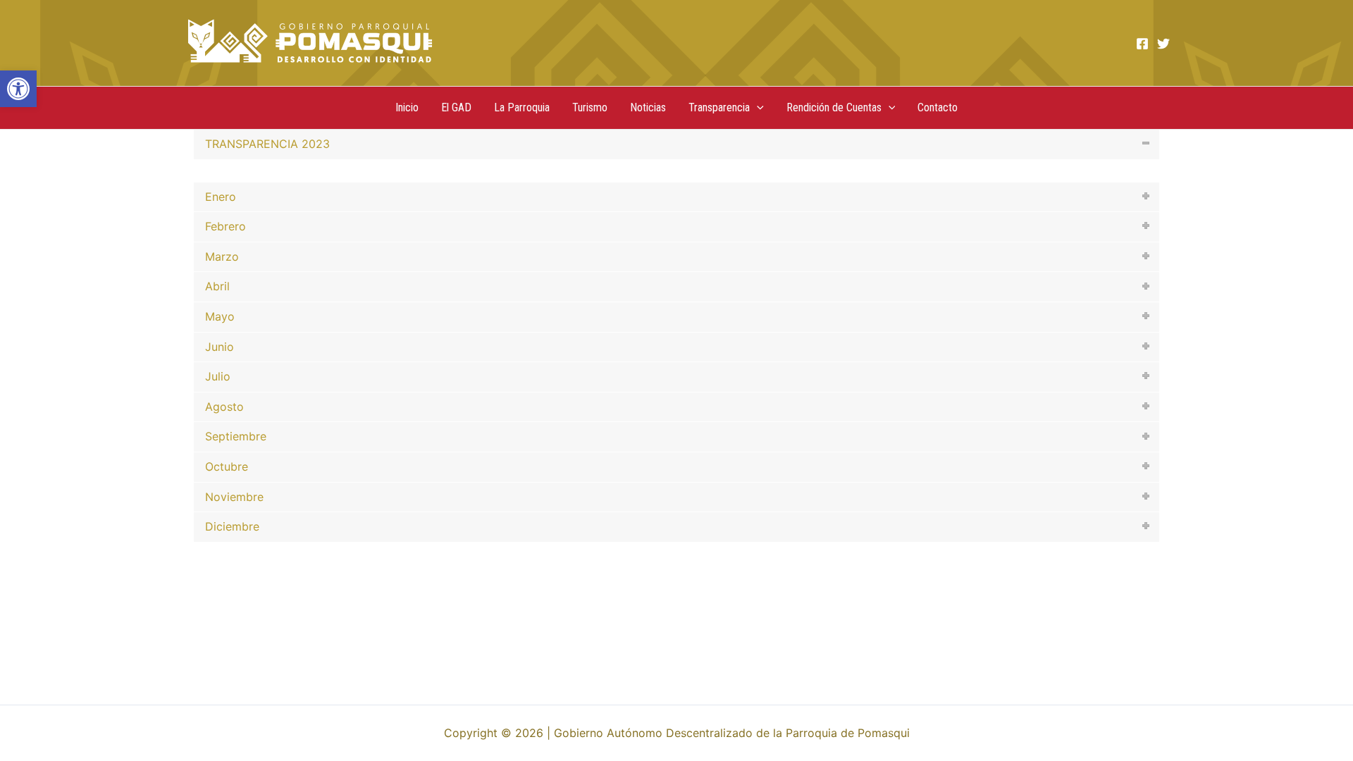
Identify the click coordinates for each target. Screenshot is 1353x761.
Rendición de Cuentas (834, 107)
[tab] (676, 144)
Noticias (648, 107)
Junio (219, 347)
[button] (18, 88)
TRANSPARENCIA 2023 (267, 144)
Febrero (225, 226)
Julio (217, 376)
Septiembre (235, 436)
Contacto (938, 107)
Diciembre (232, 526)
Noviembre (234, 497)
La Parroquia (522, 107)
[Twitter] (1163, 43)
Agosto (224, 407)
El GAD (456, 107)
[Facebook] (1142, 43)
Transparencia (719, 107)
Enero (220, 197)
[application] (757, 108)
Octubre (226, 466)
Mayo (220, 316)
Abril (217, 286)
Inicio (407, 107)
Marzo (222, 256)
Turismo (589, 107)
